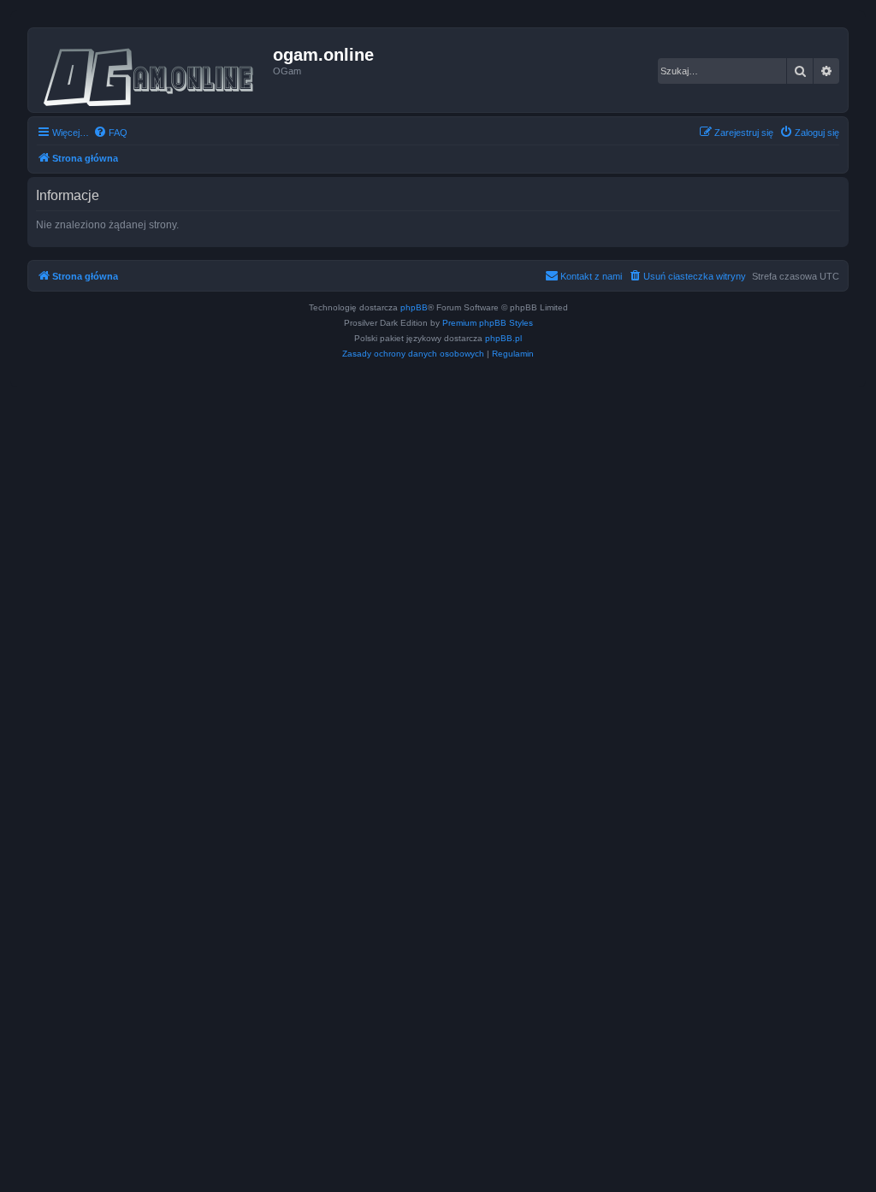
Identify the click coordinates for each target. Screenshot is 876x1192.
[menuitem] (110, 132)
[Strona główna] (153, 70)
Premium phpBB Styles (487, 323)
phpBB (414, 307)
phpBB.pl (503, 338)
